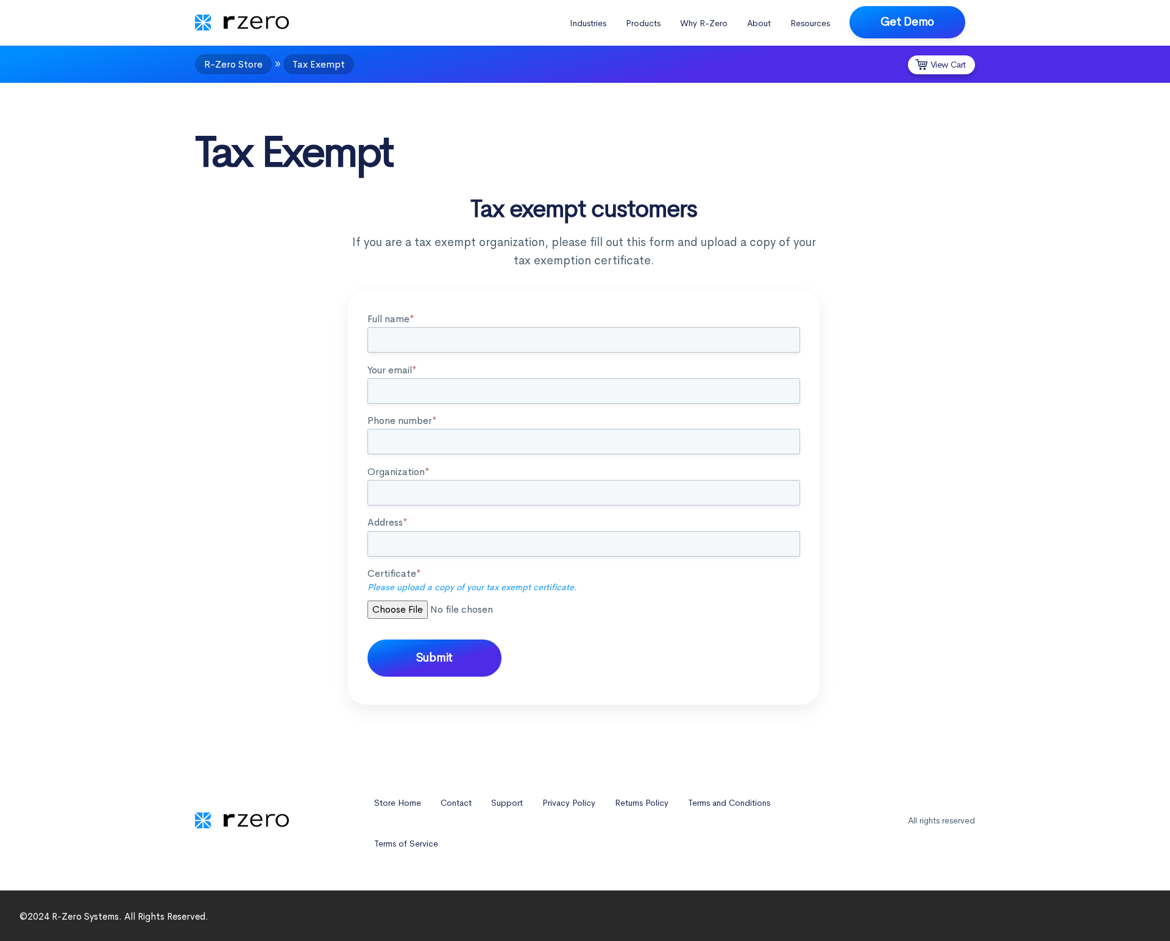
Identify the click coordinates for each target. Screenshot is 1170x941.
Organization (398, 471)
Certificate (472, 580)
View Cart (948, 64)
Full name (390, 318)
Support (507, 802)
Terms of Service (406, 843)
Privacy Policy (568, 802)
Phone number (402, 420)
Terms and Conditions (729, 802)
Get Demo (907, 21)
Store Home (397, 802)
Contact (456, 802)
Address (387, 522)
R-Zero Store (233, 64)
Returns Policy (641, 802)
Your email (392, 370)
